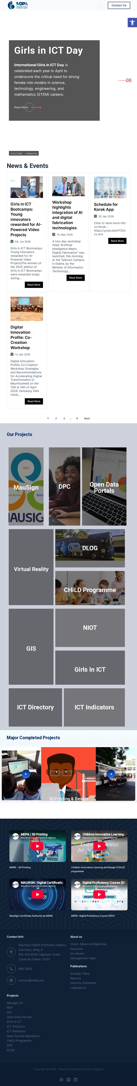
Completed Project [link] (22, 790)
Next (87, 418)
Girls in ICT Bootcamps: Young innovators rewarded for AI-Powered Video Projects (26, 219)
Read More (33, 284)
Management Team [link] (83, 958)
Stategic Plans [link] (80, 973)
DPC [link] (64, 486)
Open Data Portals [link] (104, 487)
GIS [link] (31, 648)
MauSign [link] (26, 487)
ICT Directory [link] (35, 707)
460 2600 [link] (25, 968)
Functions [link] (76, 949)
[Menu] (100, 5)
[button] (26, 774)
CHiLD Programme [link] (90, 590)
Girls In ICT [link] (90, 669)
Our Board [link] (77, 953)
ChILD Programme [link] (19, 1040)
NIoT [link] (10, 1007)
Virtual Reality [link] (31, 569)
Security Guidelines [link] (83, 983)
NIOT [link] (90, 627)
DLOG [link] (90, 548)
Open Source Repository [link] (23, 1036)
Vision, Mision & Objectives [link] (88, 944)
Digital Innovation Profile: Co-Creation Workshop (21, 337)
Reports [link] (75, 978)
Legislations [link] (78, 987)
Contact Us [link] (119, 5)
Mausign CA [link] (15, 1003)
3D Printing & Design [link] (68, 798)
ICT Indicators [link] (94, 707)
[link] (132, 22)
